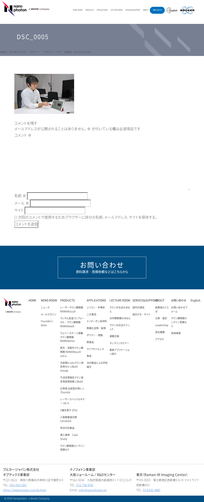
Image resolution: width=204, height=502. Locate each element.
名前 (20, 196)
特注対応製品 (67, 428)
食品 (89, 356)
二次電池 (91, 314)
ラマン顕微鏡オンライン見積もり (179, 322)
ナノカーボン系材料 (97, 321)
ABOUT (145, 10)
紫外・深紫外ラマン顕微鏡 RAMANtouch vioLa (71, 352)
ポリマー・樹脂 (95, 335)
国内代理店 (138, 307)
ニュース (45, 307)
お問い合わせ (157, 10)
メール (21, 203)
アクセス (159, 339)
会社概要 (160, 332)
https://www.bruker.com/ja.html (24, 490)
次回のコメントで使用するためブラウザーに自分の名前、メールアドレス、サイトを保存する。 (87, 217)
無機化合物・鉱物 (96, 328)
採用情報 (176, 333)
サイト (19, 210)
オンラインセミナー (119, 343)
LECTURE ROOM (117, 10)
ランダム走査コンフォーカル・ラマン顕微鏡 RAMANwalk (72, 322)
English (195, 300)
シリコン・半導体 (96, 307)
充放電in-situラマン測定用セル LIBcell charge (71, 367)
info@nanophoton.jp (93, 490)
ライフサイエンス (95, 349)
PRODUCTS (89, 10)
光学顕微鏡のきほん (120, 318)
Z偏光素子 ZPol (68, 410)
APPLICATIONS (102, 10)
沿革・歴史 (161, 318)
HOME (32, 300)
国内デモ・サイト (141, 314)
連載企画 (114, 336)
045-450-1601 (18, 485)
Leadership (161, 325)
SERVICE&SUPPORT (133, 10)
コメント (22, 135)
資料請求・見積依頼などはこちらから (102, 267)
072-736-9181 (84, 485)
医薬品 (90, 342)
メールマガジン (48, 314)
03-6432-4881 (151, 490)
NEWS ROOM (78, 10)
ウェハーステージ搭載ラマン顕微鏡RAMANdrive (71, 337)
